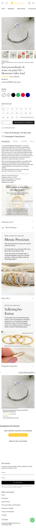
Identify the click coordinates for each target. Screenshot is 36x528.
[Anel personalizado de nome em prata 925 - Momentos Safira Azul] (18, 391)
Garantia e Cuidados (8, 508)
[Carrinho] (33, 3)
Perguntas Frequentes (9, 366)
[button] (6, 76)
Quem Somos (6, 501)
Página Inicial (5, 61)
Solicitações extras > (8, 222)
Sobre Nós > (6, 298)
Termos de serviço (6, 487)
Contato (4, 515)
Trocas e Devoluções (8, 511)
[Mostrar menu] (2, 3)
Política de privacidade (25, 486)
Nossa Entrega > (11, 227)
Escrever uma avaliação (18, 435)
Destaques (5, 498)
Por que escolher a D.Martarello (11, 505)
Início (3, 495)
